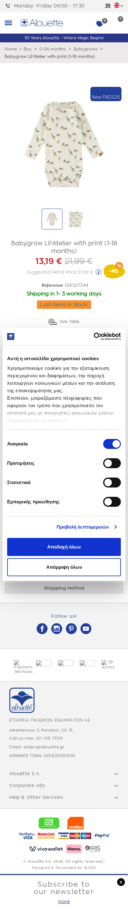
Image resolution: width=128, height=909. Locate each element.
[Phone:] (9, 6)
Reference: (52, 285)
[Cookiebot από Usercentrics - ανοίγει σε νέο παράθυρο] (93, 336)
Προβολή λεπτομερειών (83, 527)
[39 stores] (108, 665)
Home (11, 49)
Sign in (108, 6)
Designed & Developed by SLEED (64, 867)
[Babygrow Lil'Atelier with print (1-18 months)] (52, 219)
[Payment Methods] (20, 667)
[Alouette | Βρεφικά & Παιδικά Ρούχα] (71, 22)
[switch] (112, 463)
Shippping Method (64, 588)
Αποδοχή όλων (64, 546)
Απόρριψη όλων (64, 567)
